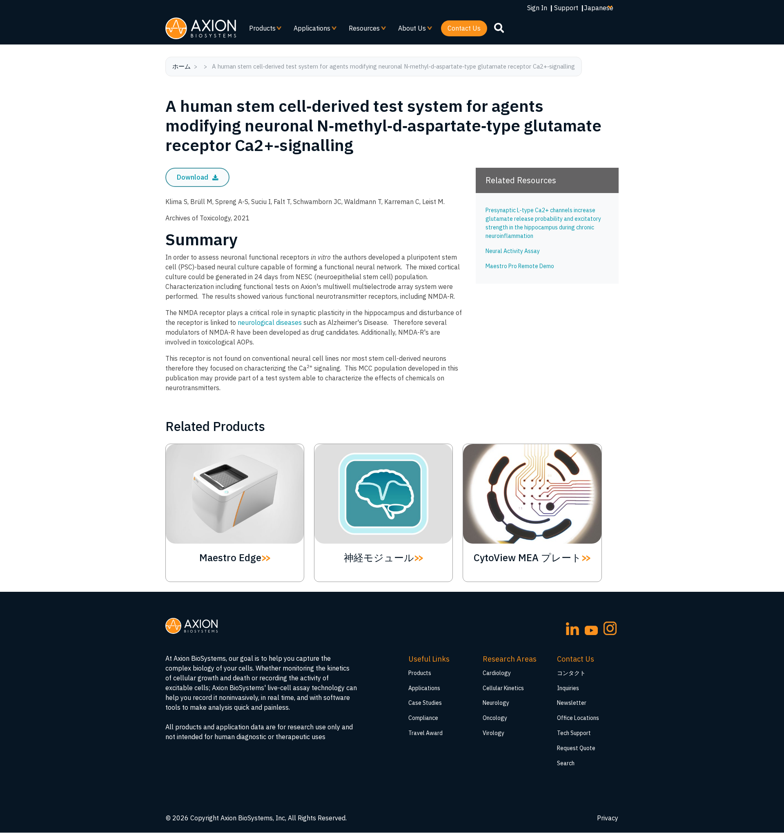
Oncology (495, 718)
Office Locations (578, 718)
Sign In (537, 8)
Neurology (496, 702)
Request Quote (576, 748)
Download (193, 177)
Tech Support (574, 733)
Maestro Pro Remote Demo (520, 266)
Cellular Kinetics (503, 688)
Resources (361, 30)
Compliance (423, 718)
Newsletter (571, 702)
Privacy (607, 818)
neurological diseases (270, 322)
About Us (409, 30)
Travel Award (425, 733)
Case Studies (425, 702)
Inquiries (568, 688)
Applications (308, 30)
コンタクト (571, 673)
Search (566, 763)
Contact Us (464, 28)
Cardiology (497, 673)
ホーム (181, 66)
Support (566, 8)
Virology (493, 733)
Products (259, 30)
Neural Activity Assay (513, 251)
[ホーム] (200, 28)
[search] (499, 27)
